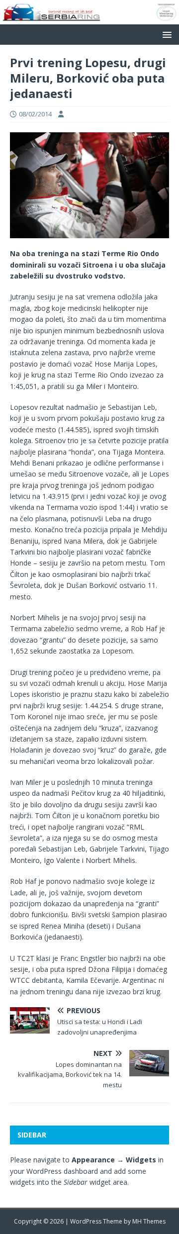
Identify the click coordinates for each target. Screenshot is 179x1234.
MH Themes (149, 1221)
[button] (165, 34)
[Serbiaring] (89, 18)
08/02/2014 (35, 113)
